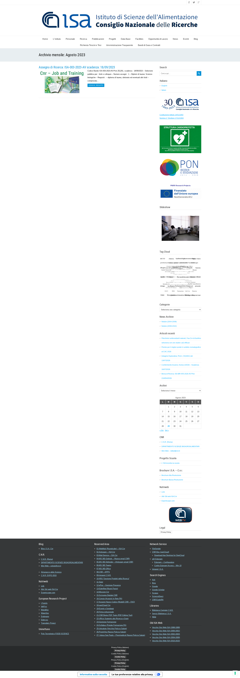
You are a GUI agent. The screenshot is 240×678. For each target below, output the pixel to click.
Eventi (186, 39)
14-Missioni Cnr (103, 592)
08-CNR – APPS (103, 572)
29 (169, 426)
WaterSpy (45, 613)
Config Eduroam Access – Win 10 (167, 566)
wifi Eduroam (157, 559)
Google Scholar (158, 590)
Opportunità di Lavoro (158, 39)
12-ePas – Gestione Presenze (109, 585)
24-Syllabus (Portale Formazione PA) (111, 625)
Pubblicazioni (98, 39)
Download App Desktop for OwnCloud (169, 555)
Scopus (155, 593)
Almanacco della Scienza (51, 572)
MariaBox (45, 610)
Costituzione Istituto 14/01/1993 (171, 115)
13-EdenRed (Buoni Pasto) (107, 589)
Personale (70, 39)
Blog (196, 39)
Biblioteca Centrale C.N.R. (162, 610)
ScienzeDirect (157, 596)
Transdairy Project (48, 623)
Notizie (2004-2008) (169, 322)
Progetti (112, 39)
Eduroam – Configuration (164, 562)
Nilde (154, 617)
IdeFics (44, 606)
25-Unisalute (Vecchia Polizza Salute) (112, 629)
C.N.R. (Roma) (167, 442)
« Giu (162, 430)
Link (163, 492)
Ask (153, 580)
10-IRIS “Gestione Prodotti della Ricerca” (113, 579)
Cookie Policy (120, 657)
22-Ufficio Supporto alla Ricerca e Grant (112, 619)
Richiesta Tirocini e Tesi (90, 45)
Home (45, 39)
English (164, 86)
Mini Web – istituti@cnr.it (171, 451)
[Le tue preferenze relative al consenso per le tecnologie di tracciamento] (235, 673)
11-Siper (100, 582)
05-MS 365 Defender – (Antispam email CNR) (115, 562)
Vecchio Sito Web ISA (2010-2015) (166, 641)
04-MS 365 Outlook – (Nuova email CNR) (113, 559)
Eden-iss (44, 620)
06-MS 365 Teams (104, 565)
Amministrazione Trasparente (119, 45)
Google (155, 586)
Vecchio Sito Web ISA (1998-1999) (166, 627)
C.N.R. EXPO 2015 (49, 575)
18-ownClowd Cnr (103, 605)
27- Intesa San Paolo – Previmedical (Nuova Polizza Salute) (121, 635)
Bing (154, 583)
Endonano (45, 616)
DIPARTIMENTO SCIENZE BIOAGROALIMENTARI (180, 446)
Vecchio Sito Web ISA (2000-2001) (166, 631)
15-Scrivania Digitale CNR (107, 595)
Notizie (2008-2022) (169, 326)
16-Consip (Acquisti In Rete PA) (109, 599)
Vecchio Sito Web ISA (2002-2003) (166, 634)
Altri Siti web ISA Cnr (169, 496)
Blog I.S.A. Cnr (47, 549)
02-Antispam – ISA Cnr (106, 552)
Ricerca (83, 39)
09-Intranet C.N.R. (104, 575)
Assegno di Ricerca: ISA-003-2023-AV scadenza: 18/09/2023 (77, 67)
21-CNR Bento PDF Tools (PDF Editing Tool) (114, 615)
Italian (164, 90)
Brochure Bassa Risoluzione (172, 480)
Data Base (125, 39)
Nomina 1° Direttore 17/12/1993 (172, 118)
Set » (167, 430)
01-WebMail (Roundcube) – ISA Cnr (111, 549)
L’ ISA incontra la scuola (170, 463)
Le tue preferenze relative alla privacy (132, 674)
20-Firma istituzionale (105, 612)
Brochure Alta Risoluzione (171, 475)
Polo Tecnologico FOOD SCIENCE (55, 634)
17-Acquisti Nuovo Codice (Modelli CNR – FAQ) (116, 602)
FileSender (156, 549)
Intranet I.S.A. (157, 569)
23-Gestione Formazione (106, 622)
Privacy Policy (166, 532)
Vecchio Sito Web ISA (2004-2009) (166, 637)
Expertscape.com (168, 501)
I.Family (44, 603)
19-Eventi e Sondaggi (105, 609)
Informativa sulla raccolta (93, 674)
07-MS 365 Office (104, 569)
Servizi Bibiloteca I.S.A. (161, 614)
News (175, 39)
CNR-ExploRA (157, 600)
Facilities (139, 39)
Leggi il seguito (96, 85)
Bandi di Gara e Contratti (149, 45)
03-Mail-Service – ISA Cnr (107, 555)
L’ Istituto (57, 39)
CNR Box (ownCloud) (160, 552)
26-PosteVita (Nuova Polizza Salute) (111, 632)
